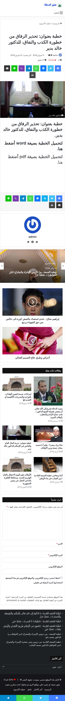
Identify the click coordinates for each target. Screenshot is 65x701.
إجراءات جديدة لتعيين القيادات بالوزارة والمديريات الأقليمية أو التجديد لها (18, 397)
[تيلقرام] (29, 68)
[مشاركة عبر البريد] (7, 68)
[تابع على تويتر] (51, 55)
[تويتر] (51, 68)
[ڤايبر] (22, 68)
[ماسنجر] (43, 68)
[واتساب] (36, 68)
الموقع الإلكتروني (56, 566)
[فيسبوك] (58, 68)
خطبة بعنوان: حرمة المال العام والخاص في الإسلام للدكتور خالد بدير (17, 446)
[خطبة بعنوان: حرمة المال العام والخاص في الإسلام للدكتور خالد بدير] (16, 433)
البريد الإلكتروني (55, 555)
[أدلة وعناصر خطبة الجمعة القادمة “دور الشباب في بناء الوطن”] (48, 464)
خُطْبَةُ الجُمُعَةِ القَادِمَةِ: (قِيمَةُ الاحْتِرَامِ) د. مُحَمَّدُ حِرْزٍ (34, 274)
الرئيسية (56, 23)
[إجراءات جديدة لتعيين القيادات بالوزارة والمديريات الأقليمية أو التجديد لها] (16, 383)
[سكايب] (45, 198)
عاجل (44, 30)
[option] (32, 266)
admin (55, 55)
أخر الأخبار (38, 689)
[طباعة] (32, 75)
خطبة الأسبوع (45, 23)
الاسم (59, 543)
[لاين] (14, 68)
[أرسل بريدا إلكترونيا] (49, 55)
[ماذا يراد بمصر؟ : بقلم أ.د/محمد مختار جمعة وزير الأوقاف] (48, 434)
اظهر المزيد (33, 185)
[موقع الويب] (37, 242)
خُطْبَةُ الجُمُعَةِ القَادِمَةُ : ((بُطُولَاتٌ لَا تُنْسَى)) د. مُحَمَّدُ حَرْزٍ (36, 621)
